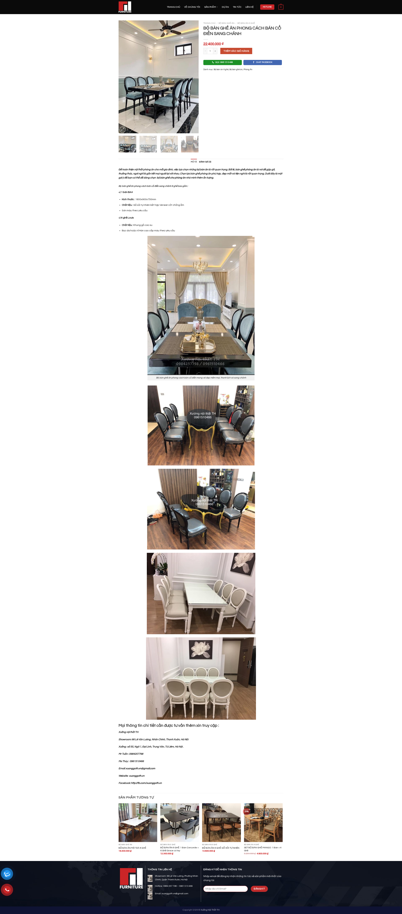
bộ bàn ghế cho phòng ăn (171, 177)
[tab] (194, 162)
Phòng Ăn (248, 70)
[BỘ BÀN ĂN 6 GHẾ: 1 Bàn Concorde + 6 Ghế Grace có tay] (179, 822)
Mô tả (194, 162)
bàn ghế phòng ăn (245, 169)
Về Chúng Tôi (192, 7)
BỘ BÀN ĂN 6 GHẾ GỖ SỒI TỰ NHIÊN (220, 848)
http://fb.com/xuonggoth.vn (146, 783)
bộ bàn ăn (202, 169)
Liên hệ (249, 7)
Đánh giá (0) (205, 162)
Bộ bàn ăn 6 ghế (246, 23)
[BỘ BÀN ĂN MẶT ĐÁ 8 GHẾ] (138, 822)
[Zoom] (123, 129)
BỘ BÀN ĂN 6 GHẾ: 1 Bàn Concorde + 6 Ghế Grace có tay (179, 849)
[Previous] (124, 77)
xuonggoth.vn (136, 776)
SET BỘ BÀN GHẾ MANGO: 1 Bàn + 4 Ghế (262, 849)
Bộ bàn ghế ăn (226, 23)
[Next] (193, 77)
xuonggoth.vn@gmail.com (140, 768)
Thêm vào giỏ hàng (236, 51)
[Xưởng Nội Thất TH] (134, 7)
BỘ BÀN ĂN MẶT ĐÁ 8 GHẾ (132, 848)
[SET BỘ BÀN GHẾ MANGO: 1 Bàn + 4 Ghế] (263, 822)
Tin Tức (237, 7)
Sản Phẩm (210, 7)
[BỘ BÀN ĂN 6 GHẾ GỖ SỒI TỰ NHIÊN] (221, 822)
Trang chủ (173, 7)
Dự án (225, 7)
